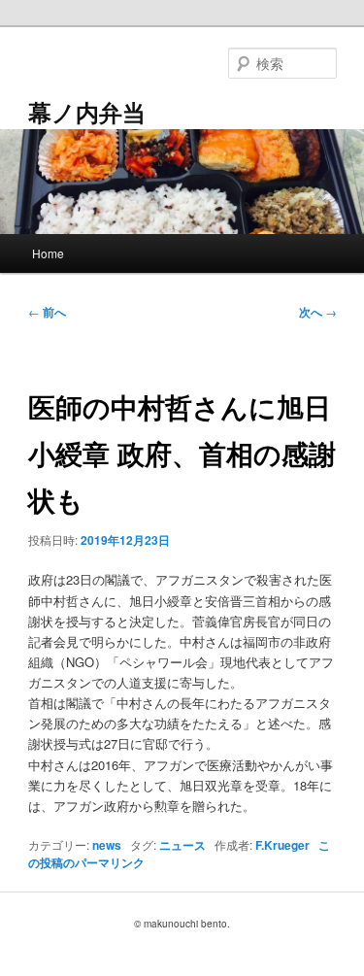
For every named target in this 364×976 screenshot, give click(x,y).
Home (48, 253)
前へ (47, 311)
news (106, 845)
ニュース (182, 845)
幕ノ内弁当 (87, 111)
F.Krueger (282, 845)
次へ (318, 311)
